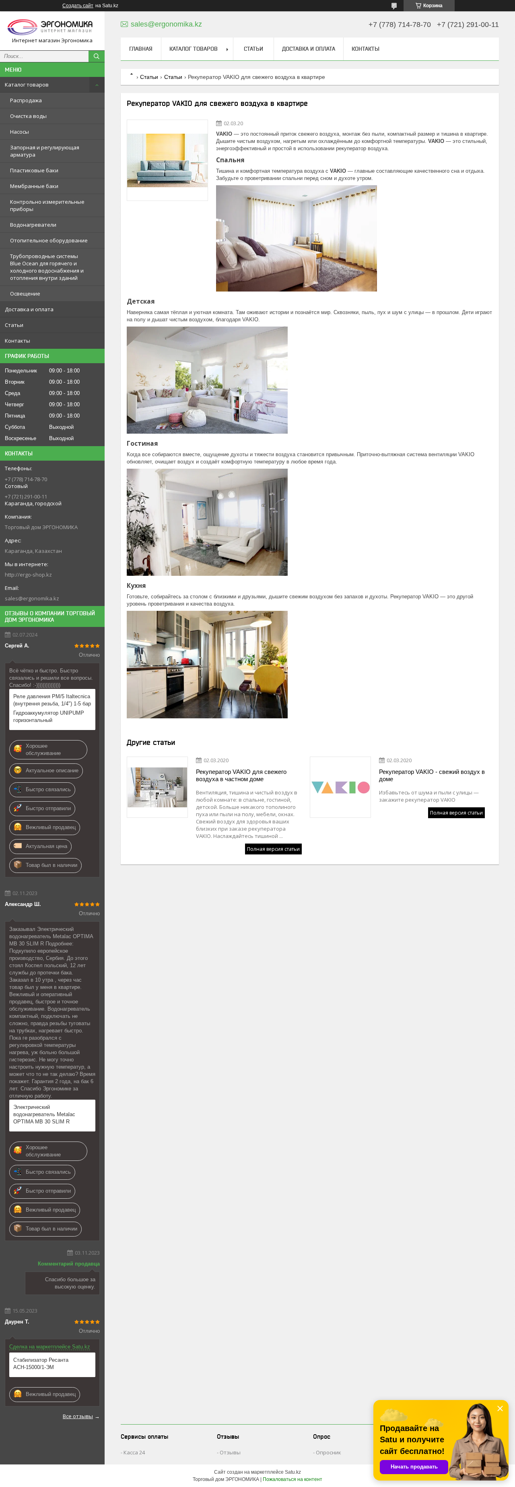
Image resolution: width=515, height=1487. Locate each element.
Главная (140, 48)
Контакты (17, 340)
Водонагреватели (33, 224)
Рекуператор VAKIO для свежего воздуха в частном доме (241, 775)
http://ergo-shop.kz (28, 574)
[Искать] (97, 56)
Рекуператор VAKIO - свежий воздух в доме (432, 775)
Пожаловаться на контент (292, 1479)
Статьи (14, 325)
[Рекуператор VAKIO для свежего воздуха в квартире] (167, 160)
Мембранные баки (34, 186)
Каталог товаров (27, 84)
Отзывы (230, 1452)
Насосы (19, 131)
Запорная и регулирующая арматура (44, 151)
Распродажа (26, 100)
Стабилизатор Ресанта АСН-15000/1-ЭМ (40, 1363)
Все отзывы (78, 1416)
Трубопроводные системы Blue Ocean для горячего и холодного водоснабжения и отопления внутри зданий (47, 266)
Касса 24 (134, 1452)
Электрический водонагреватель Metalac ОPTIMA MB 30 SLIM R (44, 1114)
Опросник (328, 1452)
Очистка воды (28, 116)
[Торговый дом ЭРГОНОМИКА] (52, 27)
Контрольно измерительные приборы (47, 205)
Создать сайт (77, 5)
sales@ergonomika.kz (32, 598)
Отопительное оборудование (49, 240)
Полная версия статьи (273, 849)
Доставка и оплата (29, 309)
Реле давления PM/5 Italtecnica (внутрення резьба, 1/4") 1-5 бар (52, 700)
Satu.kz (293, 1472)
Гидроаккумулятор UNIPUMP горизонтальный (48, 716)
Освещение (25, 293)
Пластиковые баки (34, 170)
